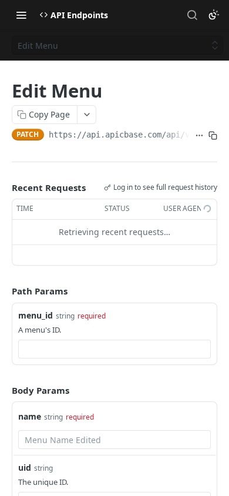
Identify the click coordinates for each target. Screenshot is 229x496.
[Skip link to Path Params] (3, 290)
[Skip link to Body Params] (3, 390)
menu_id (35, 315)
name (29, 416)
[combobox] (114, 349)
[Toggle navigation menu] (21, 14)
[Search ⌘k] (192, 14)
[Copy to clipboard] (212, 136)
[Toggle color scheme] (213, 14)
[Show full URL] (199, 136)
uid (24, 467)
